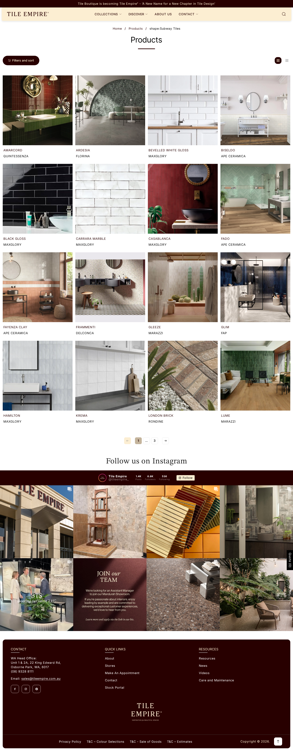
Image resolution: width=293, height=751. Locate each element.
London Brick (161, 415)
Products (136, 28)
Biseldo (228, 150)
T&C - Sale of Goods (146, 741)
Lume (225, 415)
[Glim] (255, 287)
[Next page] (165, 440)
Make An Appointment (122, 673)
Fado (225, 238)
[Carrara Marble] (110, 199)
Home (117, 28)
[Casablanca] (183, 199)
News (203, 665)
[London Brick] (183, 376)
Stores (110, 665)
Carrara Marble (91, 238)
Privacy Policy (70, 741)
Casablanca (160, 238)
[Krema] (110, 376)
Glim (225, 327)
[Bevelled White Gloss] (183, 110)
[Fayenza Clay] (38, 287)
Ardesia (83, 150)
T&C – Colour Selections (105, 741)
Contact (111, 680)
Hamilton (11, 415)
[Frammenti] (110, 287)
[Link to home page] (146, 712)
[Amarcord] (38, 110)
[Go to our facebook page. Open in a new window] (15, 689)
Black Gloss (14, 238)
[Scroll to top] (278, 741)
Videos (204, 673)
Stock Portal (114, 687)
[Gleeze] (183, 287)
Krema (81, 415)
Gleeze (155, 327)
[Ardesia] (110, 110)
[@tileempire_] (102, 477)
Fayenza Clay (15, 327)
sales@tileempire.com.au (41, 678)
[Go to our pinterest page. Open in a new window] (37, 689)
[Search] (284, 14)
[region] (146, 3)
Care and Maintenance (216, 680)
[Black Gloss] (38, 199)
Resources (207, 658)
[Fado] (255, 199)
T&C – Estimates (179, 741)
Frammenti (85, 327)
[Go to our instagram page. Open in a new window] (26, 689)
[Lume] (255, 376)
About (109, 658)
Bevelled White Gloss (169, 150)
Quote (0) (290, 560)
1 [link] (138, 440)
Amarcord (12, 150)
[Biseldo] (255, 110)
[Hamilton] (38, 376)
